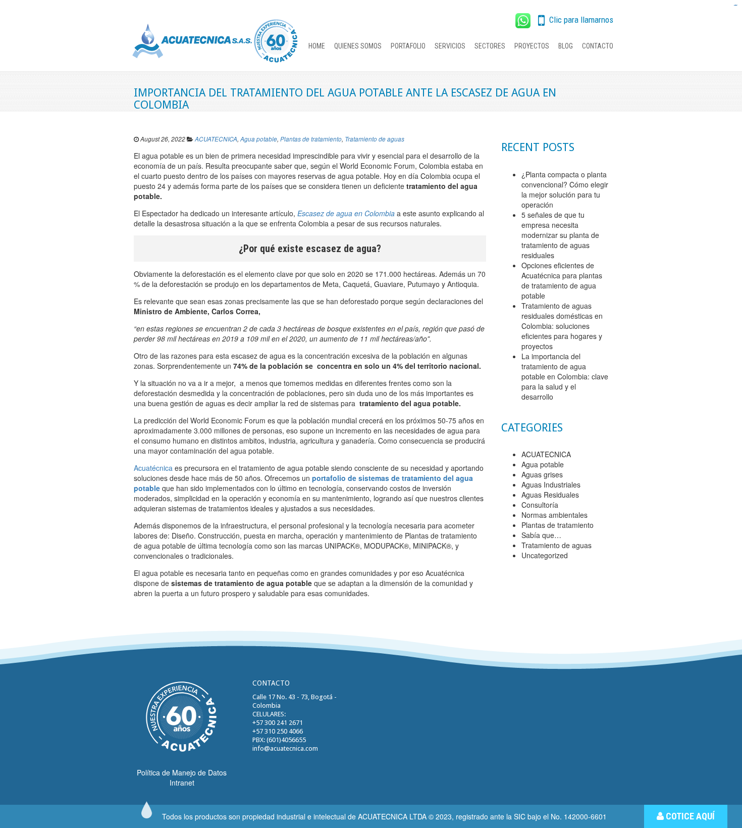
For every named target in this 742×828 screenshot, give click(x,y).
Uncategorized (544, 555)
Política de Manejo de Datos (182, 772)
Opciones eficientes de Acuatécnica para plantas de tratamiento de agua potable (561, 280)
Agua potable (258, 139)
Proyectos (531, 46)
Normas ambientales (554, 515)
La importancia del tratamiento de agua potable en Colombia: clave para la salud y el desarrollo (564, 376)
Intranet (182, 782)
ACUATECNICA (216, 139)
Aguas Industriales (550, 484)
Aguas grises (542, 474)
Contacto (597, 46)
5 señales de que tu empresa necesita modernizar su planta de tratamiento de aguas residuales (560, 235)
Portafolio (408, 46)
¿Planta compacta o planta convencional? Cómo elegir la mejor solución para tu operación (564, 189)
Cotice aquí (689, 816)
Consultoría (539, 505)
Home (316, 46)
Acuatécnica (153, 468)
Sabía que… (541, 535)
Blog (565, 46)
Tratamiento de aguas (374, 139)
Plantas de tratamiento (311, 139)
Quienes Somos (358, 46)
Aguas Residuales (550, 495)
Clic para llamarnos (580, 20)
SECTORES (489, 46)
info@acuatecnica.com (285, 748)
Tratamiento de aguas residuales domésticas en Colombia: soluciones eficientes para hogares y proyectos (562, 326)
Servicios (450, 46)
